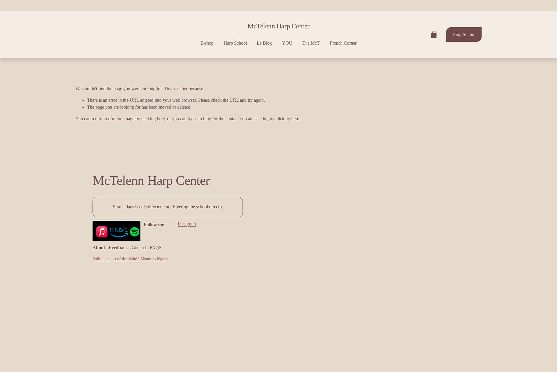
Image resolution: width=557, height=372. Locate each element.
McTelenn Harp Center (278, 26)
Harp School (235, 43)
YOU (287, 43)
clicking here (153, 118)
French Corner (343, 43)
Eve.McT (311, 43)
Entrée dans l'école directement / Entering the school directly (168, 206)
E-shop (207, 43)
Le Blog (264, 43)
